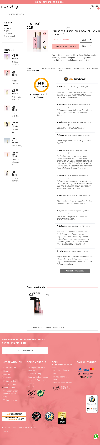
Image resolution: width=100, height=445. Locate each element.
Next (44, 41)
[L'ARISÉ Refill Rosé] (39, 304)
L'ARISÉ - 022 (15, 91)
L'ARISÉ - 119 (15, 56)
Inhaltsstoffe (48, 68)
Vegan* (31, 383)
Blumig (8, 28)
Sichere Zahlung (9, 384)
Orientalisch (10, 36)
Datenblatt (92, 68)
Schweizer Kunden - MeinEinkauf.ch (11, 392)
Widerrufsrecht (9, 388)
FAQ (5, 397)
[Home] (10, 7)
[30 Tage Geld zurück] (36, 416)
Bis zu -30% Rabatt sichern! (50, 2)
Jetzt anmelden (25, 350)
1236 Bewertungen (33, 69)
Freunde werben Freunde (38, 377)
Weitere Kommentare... (75, 271)
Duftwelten (79, 68)
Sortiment (7, 378)
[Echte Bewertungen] (14, 416)
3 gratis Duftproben (36, 380)
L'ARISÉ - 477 (15, 139)
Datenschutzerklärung (26, 427)
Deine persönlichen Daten (61, 378)
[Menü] (96, 396)
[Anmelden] (92, 7)
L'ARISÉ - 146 (15, 153)
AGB (15, 427)
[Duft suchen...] (96, 14)
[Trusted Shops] (49, 416)
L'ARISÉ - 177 (15, 172)
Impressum (6, 427)
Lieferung (7, 371)
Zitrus (8, 31)
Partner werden (9, 381)
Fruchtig (9, 33)
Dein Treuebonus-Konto (62, 383)
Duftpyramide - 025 (64, 69)
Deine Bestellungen (61, 370)
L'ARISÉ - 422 (15, 123)
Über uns (7, 374)
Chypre (8, 38)
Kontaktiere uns (9, 368)
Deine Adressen (59, 373)
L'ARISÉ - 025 (15, 107)
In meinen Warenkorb (65, 46)
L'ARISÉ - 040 (15, 72)
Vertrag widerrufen (10, 400)
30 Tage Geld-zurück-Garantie (36, 369)
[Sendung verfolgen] (61, 387)
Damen (8, 22)
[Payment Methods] (87, 373)
